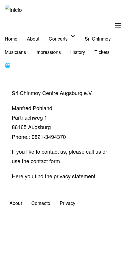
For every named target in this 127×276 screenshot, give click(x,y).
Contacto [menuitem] (40, 203)
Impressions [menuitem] (48, 52)
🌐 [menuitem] (8, 65)
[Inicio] (13, 9)
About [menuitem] (33, 38)
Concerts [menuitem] (58, 38)
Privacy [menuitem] (67, 203)
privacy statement (74, 176)
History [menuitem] (77, 52)
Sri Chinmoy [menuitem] (98, 38)
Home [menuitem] (11, 38)
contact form (45, 161)
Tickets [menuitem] (102, 52)
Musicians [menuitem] (15, 52)
